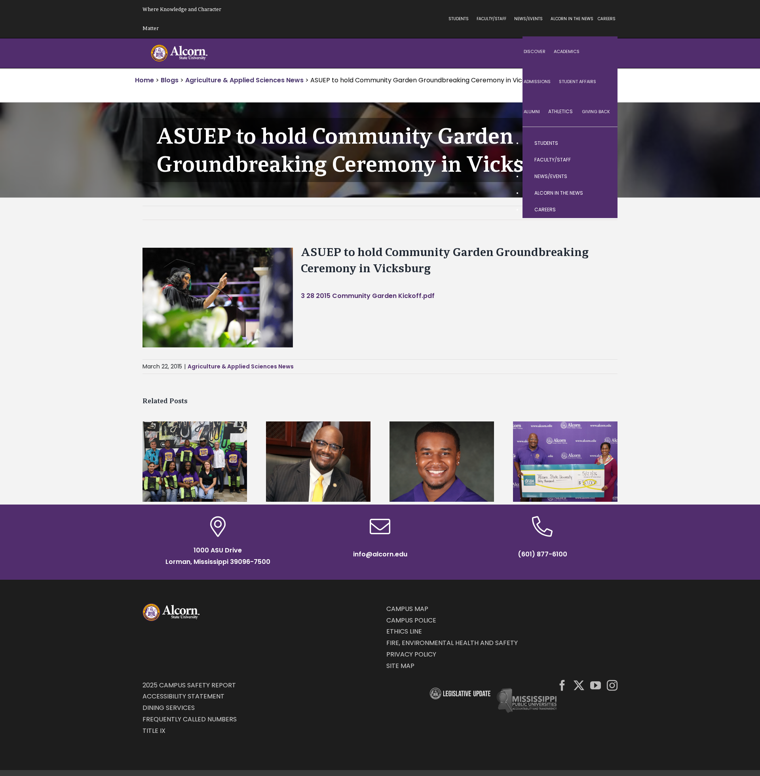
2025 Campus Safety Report (189, 685)
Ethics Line (404, 631)
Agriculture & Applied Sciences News (241, 366)
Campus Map (407, 608)
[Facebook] (562, 685)
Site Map (400, 665)
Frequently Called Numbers (189, 719)
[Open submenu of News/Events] (604, 176)
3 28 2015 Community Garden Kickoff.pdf (368, 295)
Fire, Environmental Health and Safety (452, 642)
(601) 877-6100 (542, 554)
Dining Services (168, 707)
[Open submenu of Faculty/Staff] (604, 160)
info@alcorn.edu (380, 554)
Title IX (153, 730)
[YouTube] (595, 685)
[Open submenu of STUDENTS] (604, 143)
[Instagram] (612, 685)
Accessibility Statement (183, 696)
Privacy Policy (411, 654)
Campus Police (411, 620)
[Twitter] (579, 685)
